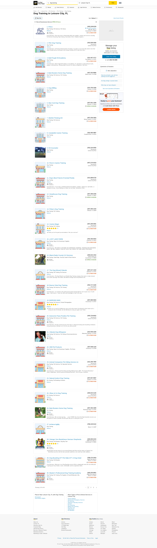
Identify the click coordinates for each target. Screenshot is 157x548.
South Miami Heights (40, 498)
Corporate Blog (37, 527)
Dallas (90, 531)
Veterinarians (71, 509)
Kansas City (104, 527)
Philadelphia (115, 530)
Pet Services (52, 11)
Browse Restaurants (66, 530)
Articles (63, 522)
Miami (113, 522)
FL (38, 11)
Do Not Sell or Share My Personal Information (74, 538)
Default (94, 18)
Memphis (103, 533)
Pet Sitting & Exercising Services (69, 334)
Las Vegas (103, 528)
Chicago (91, 530)
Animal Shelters (72, 498)
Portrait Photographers (66, 302)
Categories (64, 528)
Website (49, 30)
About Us (36, 522)
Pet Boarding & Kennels (59, 380)
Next (96, 487)
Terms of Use (90, 538)
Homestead (38, 497)
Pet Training (60, 11)
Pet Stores (63, 29)
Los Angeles (104, 530)
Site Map (63, 527)
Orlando (114, 528)
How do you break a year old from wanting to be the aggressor (109, 76)
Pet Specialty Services (66, 364)
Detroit (102, 522)
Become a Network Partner (40, 530)
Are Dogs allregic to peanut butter (109, 80)
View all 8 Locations (91, 28)
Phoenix (114, 531)
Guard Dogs (56, 257)
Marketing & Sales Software (40, 533)
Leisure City (44, 11)
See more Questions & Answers (111, 88)
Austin (90, 523)
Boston (91, 527)
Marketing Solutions (38, 531)
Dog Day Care (64, 441)
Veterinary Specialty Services (75, 502)
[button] (120, 3)
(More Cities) (100, 519)
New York (114, 525)
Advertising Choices (38, 528)
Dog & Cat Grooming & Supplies (61, 241)
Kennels (70, 503)
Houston (103, 523)
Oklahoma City (115, 527)
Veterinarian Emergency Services (76, 500)
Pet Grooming (71, 505)
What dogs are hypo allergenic (108, 85)
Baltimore (91, 525)
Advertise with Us (38, 525)
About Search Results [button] (118, 18)
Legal (96, 538)
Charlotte (91, 528)
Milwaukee (114, 523)
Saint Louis (114, 533)
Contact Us (36, 523)
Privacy (59, 538)
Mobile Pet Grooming (73, 506)
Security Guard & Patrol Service (68, 257)
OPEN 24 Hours (56, 22)
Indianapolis (103, 525)
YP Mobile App (65, 525)
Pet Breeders (57, 441)
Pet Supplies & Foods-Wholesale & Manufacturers (72, 475)
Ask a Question (112, 70)
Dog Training (50, 29)
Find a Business (65, 523)
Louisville (103, 531)
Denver (91, 533)
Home (35, 11)
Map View (39, 18)
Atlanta (91, 522)
